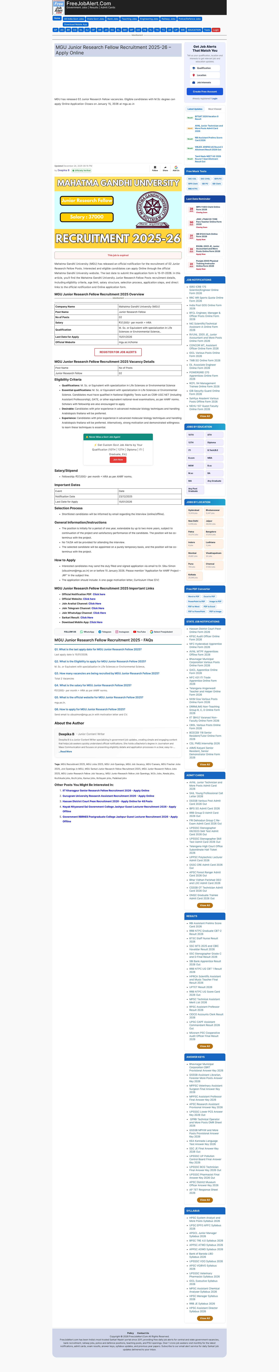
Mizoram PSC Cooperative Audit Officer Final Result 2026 (204, 1036)
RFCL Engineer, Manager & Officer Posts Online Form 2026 (204, 316)
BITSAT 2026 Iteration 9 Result (206, 117)
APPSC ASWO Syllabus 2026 (206, 1249)
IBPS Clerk (193, 183)
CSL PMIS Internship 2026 (204, 743)
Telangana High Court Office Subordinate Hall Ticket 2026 (206, 849)
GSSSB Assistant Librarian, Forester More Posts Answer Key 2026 (205, 1078)
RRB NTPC (193, 189)
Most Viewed (214, 109)
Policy (130, 1333)
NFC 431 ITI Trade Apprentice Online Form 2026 (203, 680)
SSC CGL (192, 179)
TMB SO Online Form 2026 (204, 360)
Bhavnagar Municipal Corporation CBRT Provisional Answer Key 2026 (206, 1067)
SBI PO (205, 183)
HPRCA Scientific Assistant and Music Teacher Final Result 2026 (205, 979)
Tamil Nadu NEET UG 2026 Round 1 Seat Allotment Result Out (208, 159)
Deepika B (63, 170)
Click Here (99, 612)
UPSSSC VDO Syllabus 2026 (206, 1261)
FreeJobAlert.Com (89, 3)
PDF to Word (193, 606)
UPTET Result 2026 (200, 987)
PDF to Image (215, 611)
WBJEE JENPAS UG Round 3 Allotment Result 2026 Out (209, 148)
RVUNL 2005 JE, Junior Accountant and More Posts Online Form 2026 (205, 337)
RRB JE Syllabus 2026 (202, 1303)
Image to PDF (215, 601)
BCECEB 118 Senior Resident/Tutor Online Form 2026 (205, 735)
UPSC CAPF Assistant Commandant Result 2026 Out (204, 1025)
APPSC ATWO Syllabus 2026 (206, 1245)
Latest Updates (195, 109)
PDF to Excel (209, 606)
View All (205, 416)
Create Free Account (205, 91)
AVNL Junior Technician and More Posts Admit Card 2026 (209, 128)
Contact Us (143, 1333)
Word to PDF (193, 596)
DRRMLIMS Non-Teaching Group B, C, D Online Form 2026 (204, 709)
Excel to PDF (209, 596)
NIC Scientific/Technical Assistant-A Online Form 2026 (203, 326)
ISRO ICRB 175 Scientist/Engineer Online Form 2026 (204, 290)
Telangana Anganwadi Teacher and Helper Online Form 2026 (205, 691)
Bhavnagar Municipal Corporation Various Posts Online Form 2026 (204, 662)
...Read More (65, 751)
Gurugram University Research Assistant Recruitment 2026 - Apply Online (108, 795)
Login (214, 98)
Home (57, 18)
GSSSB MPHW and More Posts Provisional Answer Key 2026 (204, 1133)
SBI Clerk (216, 183)
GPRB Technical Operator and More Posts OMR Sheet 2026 (205, 1122)
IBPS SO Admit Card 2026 (204, 808)
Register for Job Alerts (118, 352)
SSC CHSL (205, 179)
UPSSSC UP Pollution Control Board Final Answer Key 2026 (205, 1159)
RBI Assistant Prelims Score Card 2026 (208, 138)
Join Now (118, 459)
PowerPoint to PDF (196, 601)
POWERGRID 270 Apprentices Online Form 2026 (203, 375)
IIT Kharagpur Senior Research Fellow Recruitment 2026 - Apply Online (106, 790)
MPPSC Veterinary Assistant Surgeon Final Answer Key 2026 (205, 1088)
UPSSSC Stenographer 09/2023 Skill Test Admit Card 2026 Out (203, 831)
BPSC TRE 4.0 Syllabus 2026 (206, 1240)
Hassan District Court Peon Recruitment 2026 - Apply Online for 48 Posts (108, 801)
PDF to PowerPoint (196, 611)
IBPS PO (218, 179)
